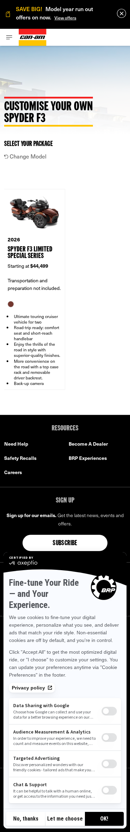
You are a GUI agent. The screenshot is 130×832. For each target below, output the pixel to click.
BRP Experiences (88, 458)
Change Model (27, 156)
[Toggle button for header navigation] (9, 37)
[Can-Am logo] (32, 37)
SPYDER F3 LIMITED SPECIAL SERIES (30, 253)
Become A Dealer (88, 443)
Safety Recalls (20, 458)
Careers (13, 472)
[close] (121, 13)
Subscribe (65, 543)
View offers (65, 18)
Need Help (16, 443)
